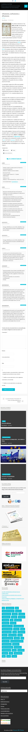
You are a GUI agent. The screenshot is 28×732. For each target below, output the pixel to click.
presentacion (16, 644)
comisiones (14, 617)
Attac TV (3, 699)
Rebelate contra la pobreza (7, 713)
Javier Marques (5, 305)
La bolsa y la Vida (6, 4)
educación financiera (7, 629)
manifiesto (17, 638)
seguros (14, 650)
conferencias (5, 620)
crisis (12, 620)
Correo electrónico (6, 357)
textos (11, 653)
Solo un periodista (5, 715)
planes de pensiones (7, 644)
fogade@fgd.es (15, 181)
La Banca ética (5, 593)
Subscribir (6, 496)
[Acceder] (16, 501)
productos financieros (7, 647)
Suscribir (5, 681)
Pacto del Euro (6, 641)
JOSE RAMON (4, 265)
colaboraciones (6, 617)
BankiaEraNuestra (6, 614)
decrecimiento (18, 620)
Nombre (3, 350)
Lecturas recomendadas (8, 476)
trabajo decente (18, 653)
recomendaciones (6, 650)
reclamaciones (18, 647)
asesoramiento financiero (8, 611)
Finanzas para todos (5, 708)
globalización (21, 632)
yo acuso (14, 656)
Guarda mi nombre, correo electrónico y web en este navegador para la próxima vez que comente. (13, 373)
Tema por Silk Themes (18, 730)
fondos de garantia (7, 632)
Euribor (22, 629)
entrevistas (16, 629)
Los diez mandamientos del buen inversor (11, 591)
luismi (3, 187)
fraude (14, 632)
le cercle (20, 635)
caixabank (15, 614)
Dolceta (2, 706)
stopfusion (5, 653)
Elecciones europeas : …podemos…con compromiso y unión (12, 457)
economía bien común (7, 626)
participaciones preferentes (17, 641)
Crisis (4, 421)
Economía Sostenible (18, 626)
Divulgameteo (4, 704)
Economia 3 (13, 623)
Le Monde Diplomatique (7, 638)
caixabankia (21, 614)
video (4, 656)
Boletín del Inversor (5, 701)
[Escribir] (13, 501)
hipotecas (5, 635)
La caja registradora (5, 711)
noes (22, 638)
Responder (23, 162)
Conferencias (21, 617)
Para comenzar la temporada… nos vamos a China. (13, 440)
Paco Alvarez (4, 20)
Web (3, 363)
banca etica (18, 611)
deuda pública (6, 623)
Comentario (4, 332)
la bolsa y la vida (12, 635)
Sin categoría (21, 650)
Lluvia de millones (6, 423)
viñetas (8, 656)
